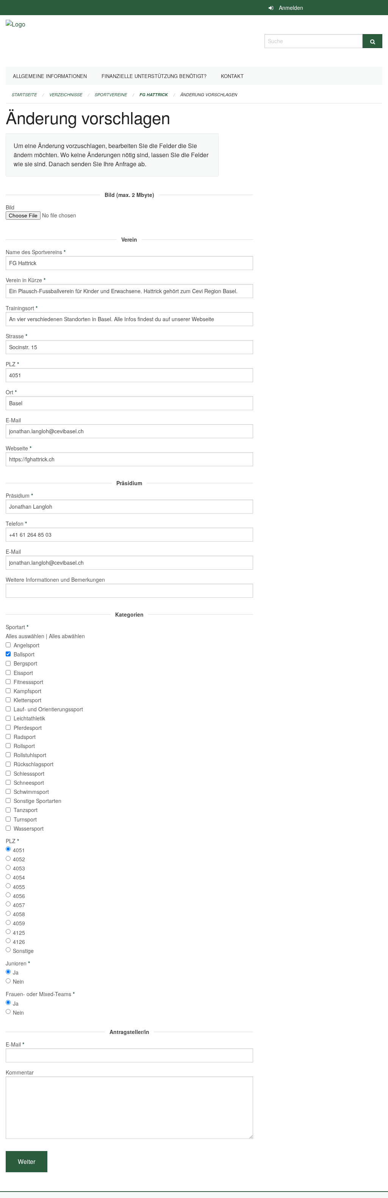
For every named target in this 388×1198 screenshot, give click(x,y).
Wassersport (29, 828)
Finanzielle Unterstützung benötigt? (154, 76)
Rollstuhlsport (30, 755)
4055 (19, 886)
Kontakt (232, 76)
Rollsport (24, 746)
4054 (19, 877)
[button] (26, 1161)
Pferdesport (28, 727)
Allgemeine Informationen (50, 76)
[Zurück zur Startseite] (15, 40)
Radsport (25, 736)
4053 (19, 868)
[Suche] (372, 41)
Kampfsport (27, 691)
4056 (19, 896)
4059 (19, 923)
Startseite (24, 94)
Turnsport (25, 819)
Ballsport (24, 654)
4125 (19, 932)
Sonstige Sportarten (37, 800)
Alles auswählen (25, 636)
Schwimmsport (31, 791)
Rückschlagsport (33, 764)
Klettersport (27, 700)
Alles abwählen (67, 636)
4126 (19, 941)
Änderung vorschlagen (208, 94)
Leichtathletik (29, 718)
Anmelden (291, 7)
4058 (19, 914)
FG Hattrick (153, 94)
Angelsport (26, 645)
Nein (18, 981)
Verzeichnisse (65, 94)
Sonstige (23, 950)
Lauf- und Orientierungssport (48, 709)
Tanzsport (26, 810)
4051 (19, 850)
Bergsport (25, 663)
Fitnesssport (28, 682)
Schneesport (29, 782)
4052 (19, 859)
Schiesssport (29, 773)
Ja (16, 972)
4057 (19, 905)
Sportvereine (111, 94)
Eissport (23, 672)
